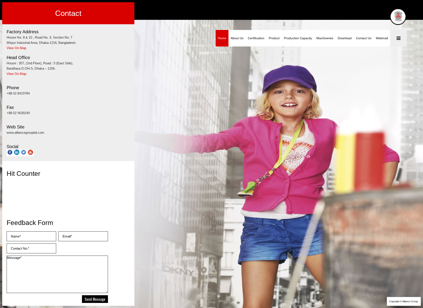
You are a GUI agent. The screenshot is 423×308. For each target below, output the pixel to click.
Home (222, 38)
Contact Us (363, 38)
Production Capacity (298, 38)
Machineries (324, 38)
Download (345, 38)
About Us (237, 38)
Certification (256, 38)
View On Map (16, 48)
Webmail (382, 38)
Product (274, 38)
